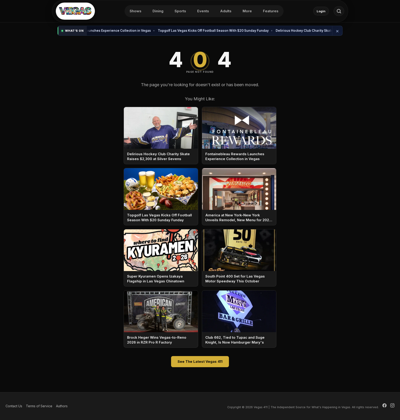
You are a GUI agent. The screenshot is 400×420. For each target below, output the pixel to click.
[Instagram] (392, 406)
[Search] (339, 11)
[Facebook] (384, 406)
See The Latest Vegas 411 (200, 361)
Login (321, 11)
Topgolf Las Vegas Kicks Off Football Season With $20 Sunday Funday (194, 30)
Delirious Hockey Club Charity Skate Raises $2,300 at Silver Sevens (310, 30)
